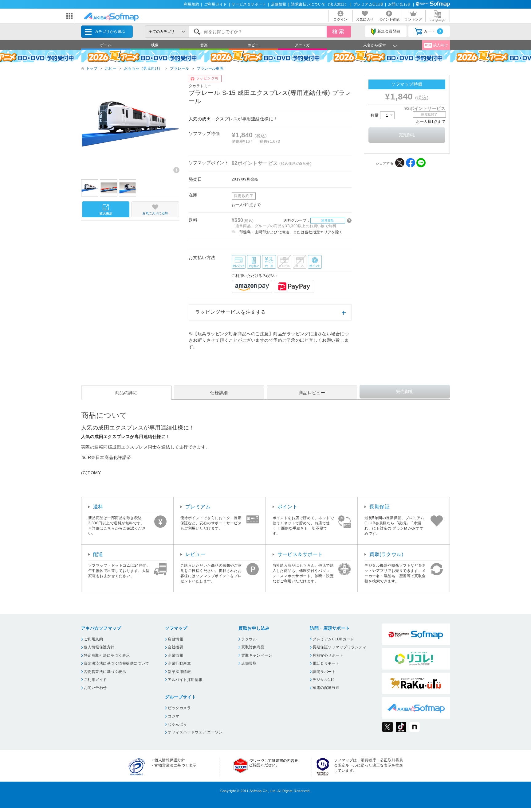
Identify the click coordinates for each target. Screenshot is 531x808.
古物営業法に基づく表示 (105, 672)
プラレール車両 (210, 68)
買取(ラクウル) (386, 554)
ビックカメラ (179, 708)
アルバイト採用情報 (185, 680)
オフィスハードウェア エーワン (195, 732)
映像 (155, 45)
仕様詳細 (219, 392)
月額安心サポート (328, 655)
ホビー (253, 45)
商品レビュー (312, 392)
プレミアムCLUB (368, 4)
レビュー (195, 554)
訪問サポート (324, 672)
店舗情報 (278, 4)
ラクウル (249, 639)
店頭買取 (249, 663)
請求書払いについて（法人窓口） (319, 4)
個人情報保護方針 (99, 647)
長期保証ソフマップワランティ (339, 647)
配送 (98, 554)
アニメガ (302, 45)
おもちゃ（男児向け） (143, 68)
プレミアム (197, 506)
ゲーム (105, 45)
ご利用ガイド (215, 4)
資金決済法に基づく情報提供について (116, 663)
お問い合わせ (399, 4)
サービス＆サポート (249, 4)
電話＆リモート (326, 663)
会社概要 (175, 647)
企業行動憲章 (179, 663)
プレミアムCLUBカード (333, 639)
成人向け (436, 45)
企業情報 (175, 655)
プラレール (179, 68)
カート (432, 31)
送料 (98, 506)
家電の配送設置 (326, 688)
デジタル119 (324, 680)
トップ (91, 68)
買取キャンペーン (256, 655)
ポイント (287, 506)
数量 (375, 115)
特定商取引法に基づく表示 (107, 655)
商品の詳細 (126, 392)
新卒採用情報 (179, 672)
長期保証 (379, 506)
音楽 (204, 45)
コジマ (173, 716)
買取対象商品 (252, 647)
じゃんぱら (177, 724)
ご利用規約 (93, 639)
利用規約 (191, 4)
